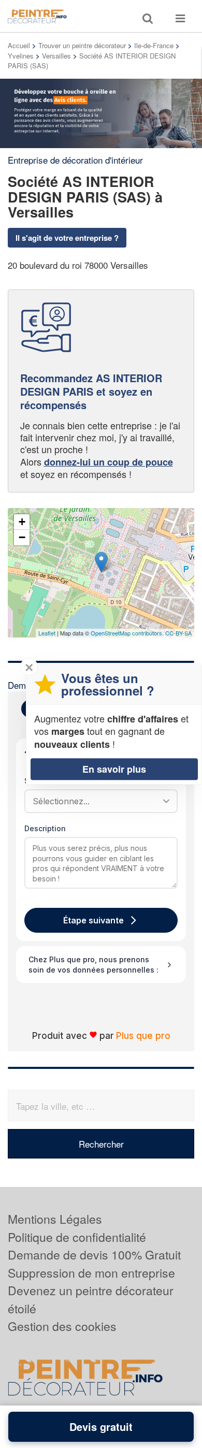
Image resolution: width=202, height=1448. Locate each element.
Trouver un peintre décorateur (82, 45)
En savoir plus (114, 769)
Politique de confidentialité (77, 1237)
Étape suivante (93, 920)
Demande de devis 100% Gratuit (94, 1254)
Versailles (56, 56)
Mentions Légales (55, 1218)
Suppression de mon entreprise (91, 1272)
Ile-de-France (154, 45)
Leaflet (46, 633)
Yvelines (21, 56)
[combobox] (97, 801)
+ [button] (22, 521)
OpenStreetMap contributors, (128, 633)
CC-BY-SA (178, 633)
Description (45, 828)
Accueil (19, 45)
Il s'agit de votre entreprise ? (67, 237)
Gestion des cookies (62, 1326)
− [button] (22, 537)
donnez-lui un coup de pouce (108, 462)
